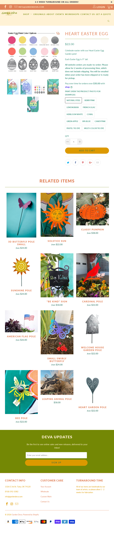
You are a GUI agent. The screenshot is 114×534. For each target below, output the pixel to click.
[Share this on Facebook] (75, 162)
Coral (90, 114)
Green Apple (72, 121)
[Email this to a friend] (98, 162)
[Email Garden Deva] (15, 7)
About (50, 14)
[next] (59, 52)
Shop (26, 14)
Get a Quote (103, 14)
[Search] (108, 21)
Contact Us (87, 14)
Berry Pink (90, 100)
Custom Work (46, 496)
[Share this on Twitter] (68, 162)
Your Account (46, 487)
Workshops (72, 14)
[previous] (8, 52)
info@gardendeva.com (31, 7)
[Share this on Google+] (90, 162)
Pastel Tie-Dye (73, 128)
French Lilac (89, 107)
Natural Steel (73, 100)
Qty (67, 136)
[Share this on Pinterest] (83, 162)
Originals (39, 14)
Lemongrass (73, 107)
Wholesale (45, 491)
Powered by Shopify (31, 514)
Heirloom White (75, 114)
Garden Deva (17, 514)
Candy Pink (100, 121)
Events (60, 14)
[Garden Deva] (9, 13)
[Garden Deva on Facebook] (5, 7)
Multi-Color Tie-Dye (94, 128)
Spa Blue (86, 121)
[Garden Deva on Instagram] (10, 7)
